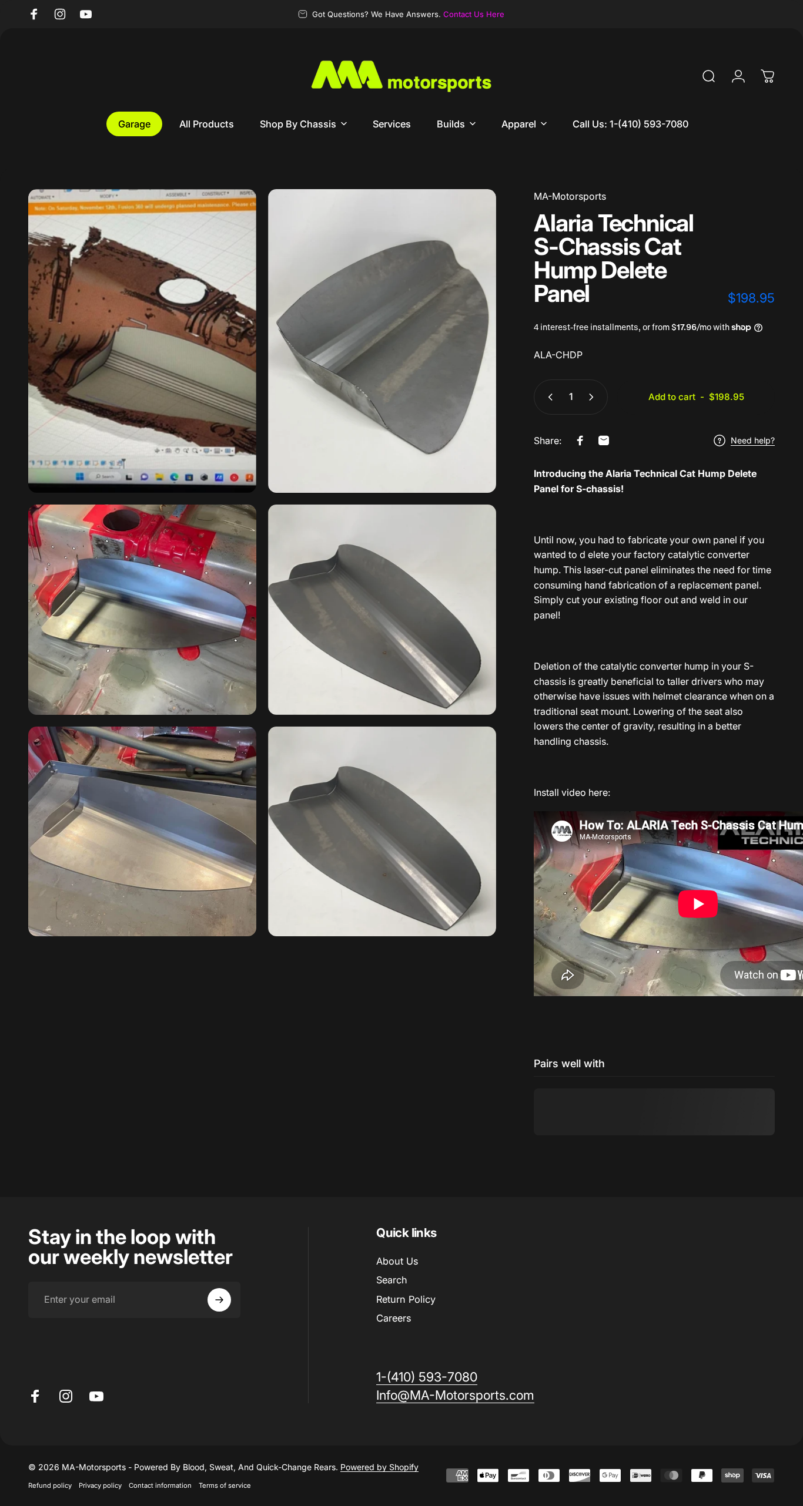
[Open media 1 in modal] (142, 341)
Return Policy (406, 1299)
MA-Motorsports (570, 196)
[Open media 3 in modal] (142, 610)
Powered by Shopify (379, 1467)
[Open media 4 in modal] (382, 610)
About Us (397, 1261)
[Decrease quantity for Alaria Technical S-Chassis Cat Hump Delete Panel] (547, 397)
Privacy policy (100, 1485)
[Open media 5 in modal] (142, 832)
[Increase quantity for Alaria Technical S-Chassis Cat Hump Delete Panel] (593, 397)
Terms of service (225, 1485)
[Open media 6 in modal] (382, 832)
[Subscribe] (219, 1300)
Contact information (160, 1485)
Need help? (753, 440)
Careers (393, 1318)
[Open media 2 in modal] (382, 341)
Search (391, 1280)
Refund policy (50, 1485)
